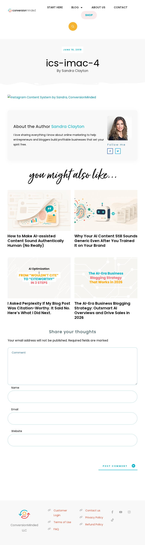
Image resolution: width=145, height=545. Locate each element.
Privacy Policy (94, 517)
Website (16, 431)
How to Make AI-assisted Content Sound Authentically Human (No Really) (36, 240)
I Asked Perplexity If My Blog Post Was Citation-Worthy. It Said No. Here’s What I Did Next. (39, 308)
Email (14, 409)
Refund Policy (94, 524)
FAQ (56, 529)
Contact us (92, 510)
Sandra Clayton (67, 126)
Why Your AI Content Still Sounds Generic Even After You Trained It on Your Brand (105, 240)
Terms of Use (62, 522)
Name (15, 388)
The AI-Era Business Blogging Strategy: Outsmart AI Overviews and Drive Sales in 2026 (102, 310)
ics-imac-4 (72, 63)
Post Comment (115, 465)
